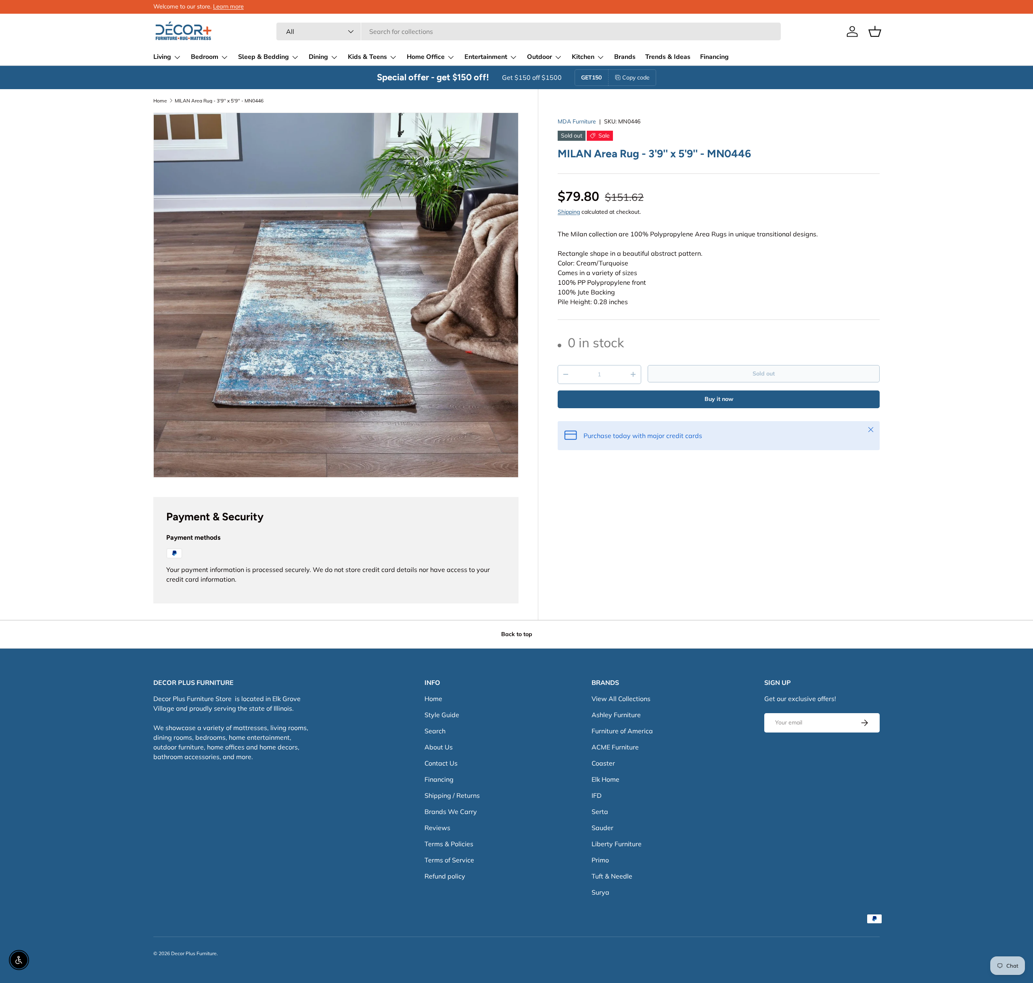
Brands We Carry (450, 812)
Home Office (426, 56)
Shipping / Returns (452, 795)
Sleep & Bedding (263, 56)
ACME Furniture (615, 747)
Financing (714, 56)
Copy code (636, 77)
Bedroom (204, 56)
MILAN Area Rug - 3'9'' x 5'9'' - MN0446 (219, 100)
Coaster (603, 763)
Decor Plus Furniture (194, 953)
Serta (600, 812)
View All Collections (621, 699)
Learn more (228, 6)
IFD (597, 795)
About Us (438, 747)
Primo (600, 860)
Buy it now (719, 399)
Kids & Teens (367, 56)
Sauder (602, 828)
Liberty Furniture (617, 844)
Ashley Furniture (616, 715)
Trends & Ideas (667, 56)
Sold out (764, 373)
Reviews (437, 828)
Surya (600, 892)
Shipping (569, 211)
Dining (318, 56)
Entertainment (485, 56)
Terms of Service (449, 860)
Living (162, 56)
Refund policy (444, 876)
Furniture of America (622, 731)
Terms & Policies (448, 844)
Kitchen (583, 56)
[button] (875, 31)
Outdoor (539, 56)
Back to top (516, 634)
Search (434, 731)
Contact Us (441, 763)
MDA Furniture (577, 121)
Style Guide (441, 715)
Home (160, 100)
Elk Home (605, 779)
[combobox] (528, 31)
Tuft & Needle (612, 876)
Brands (625, 56)
